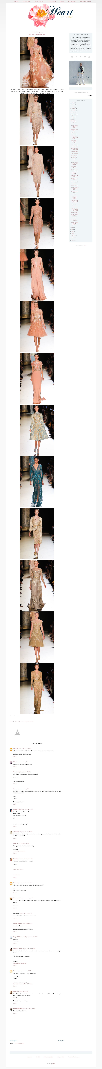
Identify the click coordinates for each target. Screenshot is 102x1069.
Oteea (14, 789)
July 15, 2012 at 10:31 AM (28, 1008)
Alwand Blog (16, 923)
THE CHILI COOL (18, 870)
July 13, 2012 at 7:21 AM (27, 809)
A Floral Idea (73, 132)
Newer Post (13, 1040)
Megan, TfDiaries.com (19, 937)
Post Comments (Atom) (19, 1043)
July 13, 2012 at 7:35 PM (29, 948)
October (73, 112)
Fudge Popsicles (74, 185)
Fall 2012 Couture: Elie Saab (74, 179)
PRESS (38, 1057)
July (72, 119)
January (73, 237)
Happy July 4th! (74, 212)
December (73, 108)
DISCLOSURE (48, 1057)
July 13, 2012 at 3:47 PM (26, 923)
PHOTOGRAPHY (72, 1)
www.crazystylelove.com (19, 851)
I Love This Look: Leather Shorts (74, 145)
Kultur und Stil (16, 898)
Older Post (61, 1040)
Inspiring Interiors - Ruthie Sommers (74, 193)
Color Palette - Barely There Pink (73, 122)
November (73, 110)
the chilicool (16, 859)
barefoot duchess (17, 1008)
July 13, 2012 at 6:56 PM (31, 937)
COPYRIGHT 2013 (74, 1057)
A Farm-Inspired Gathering (74, 182)
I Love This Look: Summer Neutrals (74, 223)
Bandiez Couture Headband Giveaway (22, 984)
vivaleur (85, 245)
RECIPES (16, 1)
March (72, 233)
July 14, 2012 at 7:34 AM (22, 991)
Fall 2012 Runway (22, 721)
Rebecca (15, 772)
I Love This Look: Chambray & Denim (74, 126)
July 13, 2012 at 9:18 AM (26, 831)
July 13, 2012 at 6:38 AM (24, 772)
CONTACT (60, 1057)
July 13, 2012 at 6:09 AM (22, 762)
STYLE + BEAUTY (26, 1)
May (72, 229)
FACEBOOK (16, 875)
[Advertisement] (81, 258)
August (73, 117)
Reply (14, 756)
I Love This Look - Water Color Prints (74, 188)
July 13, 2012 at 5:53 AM (25, 748)
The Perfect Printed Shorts (74, 205)
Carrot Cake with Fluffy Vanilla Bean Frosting (74, 209)
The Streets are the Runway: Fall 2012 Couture (74, 201)
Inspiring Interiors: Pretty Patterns (74, 149)
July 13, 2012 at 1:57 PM (27, 898)
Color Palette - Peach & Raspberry (74, 141)
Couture (15, 721)
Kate (14, 991)
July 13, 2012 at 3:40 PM (26, 913)
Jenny (14, 843)
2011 (73, 240)
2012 (73, 107)
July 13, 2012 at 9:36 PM (25, 971)
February (73, 235)
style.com (18, 715)
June (72, 227)
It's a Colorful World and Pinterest (73, 197)
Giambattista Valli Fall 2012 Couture (74, 216)
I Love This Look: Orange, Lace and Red (74, 163)
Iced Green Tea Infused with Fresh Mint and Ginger (74, 136)
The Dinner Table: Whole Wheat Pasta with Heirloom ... (74, 171)
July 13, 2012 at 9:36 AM (23, 843)
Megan (17, 941)
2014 (73, 102)
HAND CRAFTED (52, 1)
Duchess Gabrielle (17, 948)
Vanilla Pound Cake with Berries (74, 159)
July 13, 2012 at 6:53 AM (23, 789)
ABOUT (29, 1057)
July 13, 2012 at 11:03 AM (25, 883)
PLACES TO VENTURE (85, 1)
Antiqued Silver (74, 155)
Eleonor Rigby (17, 809)
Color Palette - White (74, 167)
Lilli (14, 762)
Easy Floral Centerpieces (74, 220)
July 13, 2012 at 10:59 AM (26, 859)
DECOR (62, 1)
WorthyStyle (16, 831)
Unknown (15, 748)
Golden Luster (30, 721)
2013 (73, 104)
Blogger (53, 1063)
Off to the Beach (74, 151)
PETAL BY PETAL (39, 1)
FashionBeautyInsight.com (19, 963)
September (73, 115)
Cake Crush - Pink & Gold (74, 176)
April (72, 231)
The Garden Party (74, 153)
